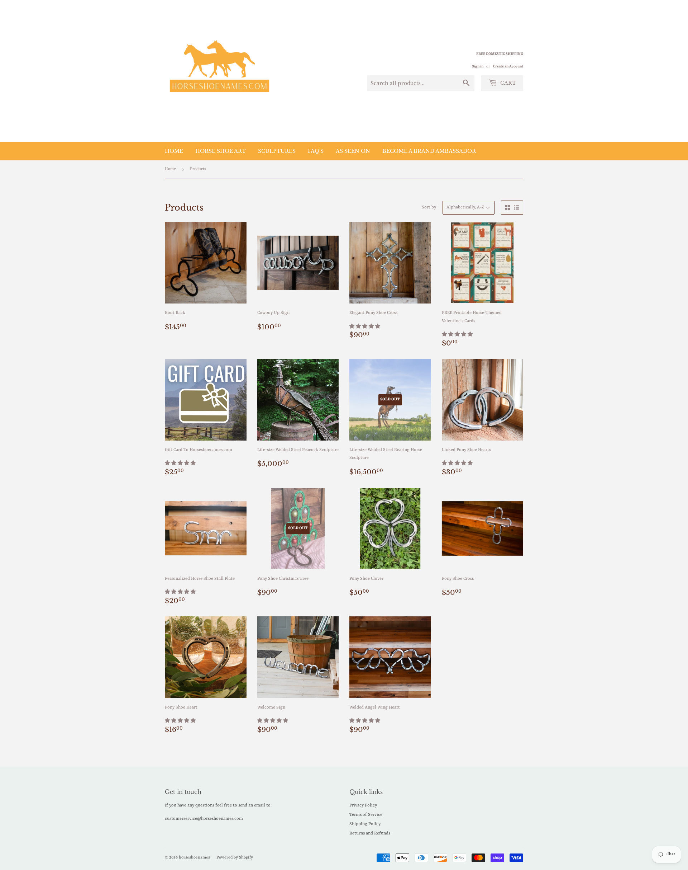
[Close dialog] (474, 347)
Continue (274, 493)
